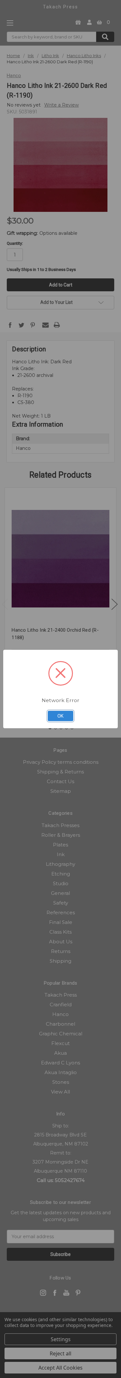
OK (60, 716)
